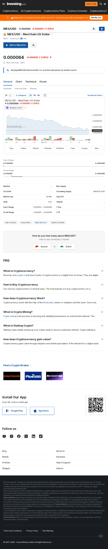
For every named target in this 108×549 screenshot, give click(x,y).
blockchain (48, 302)
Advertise (60, 457)
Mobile (5, 457)
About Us (60, 451)
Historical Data (21, 89)
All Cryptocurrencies (31, 11)
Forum (43, 81)
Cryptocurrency (10, 11)
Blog (4, 451)
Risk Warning (48, 531)
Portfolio (6, 462)
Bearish (44, 246)
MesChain (43, 222)
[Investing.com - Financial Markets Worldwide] (16, 4)
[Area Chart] (10, 95)
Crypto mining (9, 316)
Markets (33, 89)
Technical (30, 81)
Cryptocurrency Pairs (54, 11)
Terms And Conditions (12, 531)
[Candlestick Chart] (6, 95)
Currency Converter (77, 11)
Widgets (6, 468)
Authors (59, 468)
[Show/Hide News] (45, 95)
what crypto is (18, 275)
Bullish (69, 246)
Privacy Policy (32, 531)
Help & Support (63, 462)
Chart (19, 81)
